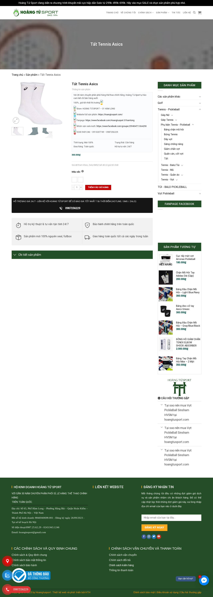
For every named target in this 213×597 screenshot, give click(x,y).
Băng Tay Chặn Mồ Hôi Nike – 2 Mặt (186, 360)
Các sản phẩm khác (169, 96)
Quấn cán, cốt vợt (173, 153)
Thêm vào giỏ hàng (98, 187)
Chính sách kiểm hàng (121, 565)
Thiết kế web (59, 592)
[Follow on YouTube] (159, 536)
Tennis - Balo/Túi (170, 165)
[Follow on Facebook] (144, 536)
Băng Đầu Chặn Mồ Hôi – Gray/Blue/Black (188, 324)
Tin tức (176, 12)
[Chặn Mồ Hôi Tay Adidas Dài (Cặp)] (166, 277)
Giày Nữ (165, 115)
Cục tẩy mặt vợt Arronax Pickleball (185, 258)
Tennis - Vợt (167, 179)
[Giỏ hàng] (199, 12)
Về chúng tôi (128, 12)
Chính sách (144, 12)
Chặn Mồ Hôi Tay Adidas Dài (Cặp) (185, 274)
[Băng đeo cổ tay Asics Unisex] (166, 310)
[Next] (63, 103)
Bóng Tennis (171, 134)
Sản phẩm (161, 12)
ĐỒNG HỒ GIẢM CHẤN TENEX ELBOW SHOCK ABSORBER (188, 342)
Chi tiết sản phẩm (29, 254)
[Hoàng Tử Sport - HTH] (35, 12)
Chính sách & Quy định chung (29, 554)
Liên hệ (187, 12)
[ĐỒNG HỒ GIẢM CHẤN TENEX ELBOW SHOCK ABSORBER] (166, 344)
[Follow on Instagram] (149, 536)
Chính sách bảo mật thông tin (29, 560)
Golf (160, 103)
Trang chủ (112, 12)
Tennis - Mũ (167, 170)
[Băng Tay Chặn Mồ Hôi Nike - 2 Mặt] (166, 363)
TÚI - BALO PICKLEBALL (172, 187)
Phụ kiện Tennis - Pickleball (175, 124)
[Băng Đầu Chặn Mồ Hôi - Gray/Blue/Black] (166, 327)
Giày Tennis (167, 120)
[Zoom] (16, 120)
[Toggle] (15, 255)
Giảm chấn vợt (172, 149)
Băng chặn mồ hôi (174, 129)
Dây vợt (168, 139)
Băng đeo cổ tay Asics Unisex (185, 308)
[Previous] (17, 103)
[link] (110, 120)
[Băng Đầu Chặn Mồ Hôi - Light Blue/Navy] (166, 294)
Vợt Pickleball (166, 193)
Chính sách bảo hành (24, 565)
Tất (166, 158)
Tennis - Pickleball (169, 109)
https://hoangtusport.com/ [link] (110, 114)
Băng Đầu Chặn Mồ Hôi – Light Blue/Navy (188, 291)
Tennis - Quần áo (170, 174)
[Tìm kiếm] (194, 12)
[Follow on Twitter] (154, 536)
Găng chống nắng (173, 144)
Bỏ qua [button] (191, 3)
